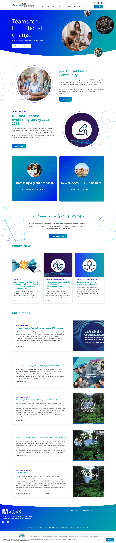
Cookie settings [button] (101, 540)
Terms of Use (72, 527)
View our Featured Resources (80, 189)
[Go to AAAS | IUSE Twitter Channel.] (98, 3)
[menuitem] (66, 3)
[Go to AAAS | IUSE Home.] (25, 5)
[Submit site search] (94, 4)
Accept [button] (110, 540)
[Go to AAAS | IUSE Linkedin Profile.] (102, 3)
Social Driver (84, 527)
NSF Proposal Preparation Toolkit (32, 189)
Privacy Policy (64, 527)
